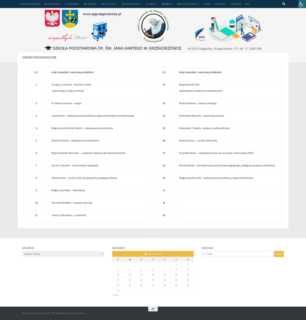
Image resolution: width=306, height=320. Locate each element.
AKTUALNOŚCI (52, 4)
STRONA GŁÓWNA (30, 4)
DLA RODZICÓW (130, 4)
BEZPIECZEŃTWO (187, 4)
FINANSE (235, 4)
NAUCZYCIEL (108, 4)
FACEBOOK (90, 4)
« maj (115, 295)
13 (153, 274)
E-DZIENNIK (72, 4)
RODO (207, 4)
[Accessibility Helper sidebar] (302, 4)
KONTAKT (220, 4)
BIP (247, 4)
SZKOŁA (165, 4)
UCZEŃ (150, 4)
